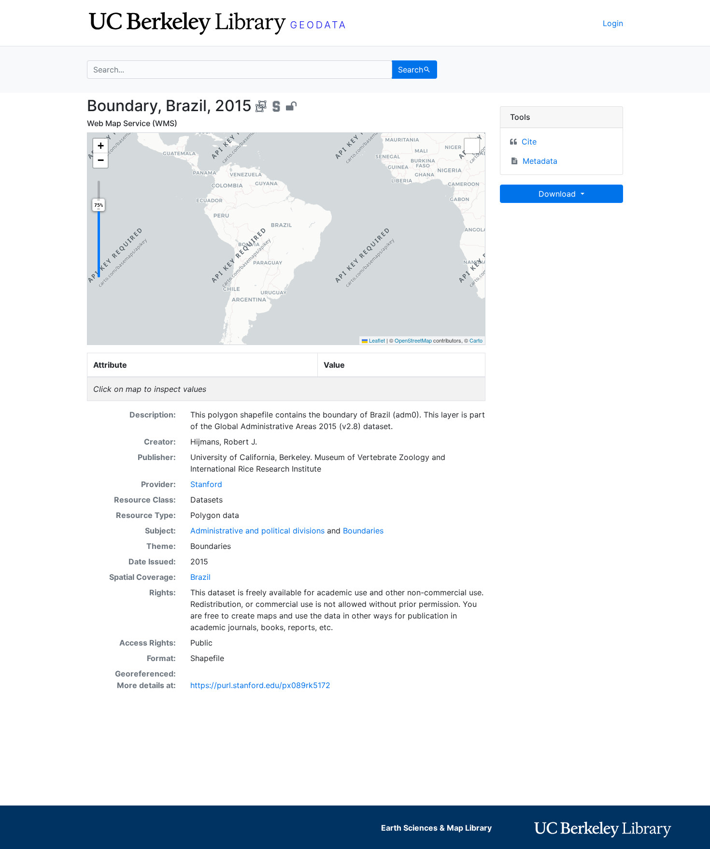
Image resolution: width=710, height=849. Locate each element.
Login (613, 23)
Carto (476, 340)
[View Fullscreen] (472, 146)
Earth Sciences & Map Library (436, 828)
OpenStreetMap (413, 340)
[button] (100, 146)
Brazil (200, 577)
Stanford (206, 484)
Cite (529, 141)
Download (558, 194)
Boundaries (363, 530)
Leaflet (376, 340)
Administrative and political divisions (257, 530)
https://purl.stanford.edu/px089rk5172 (260, 685)
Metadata (540, 161)
